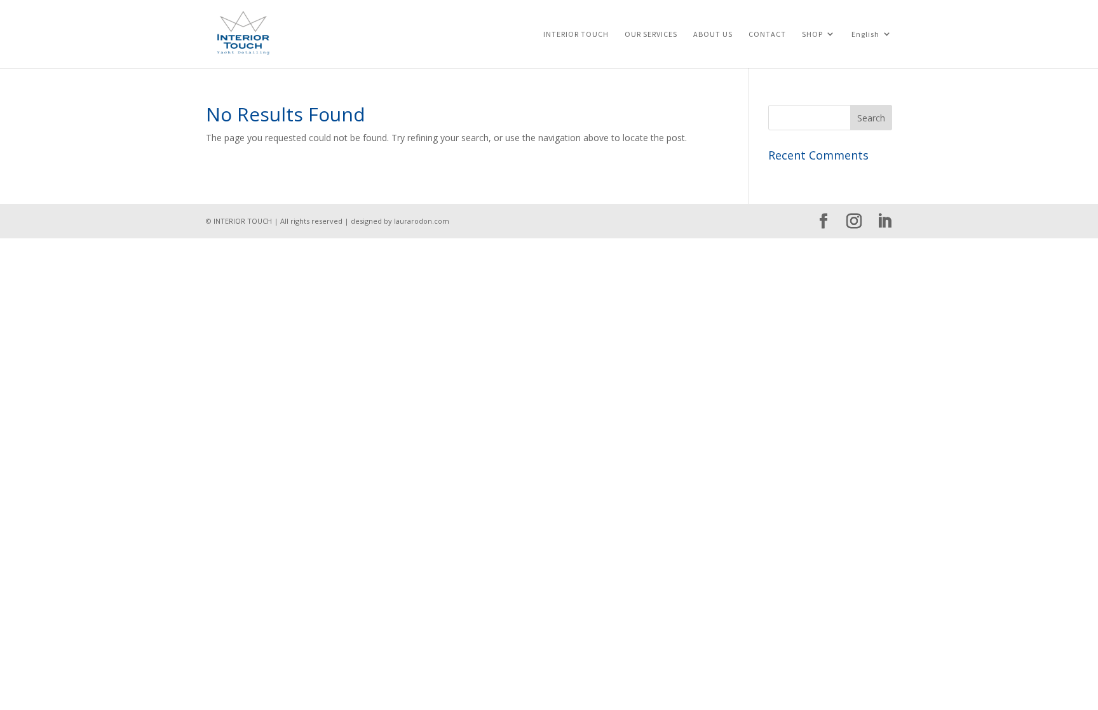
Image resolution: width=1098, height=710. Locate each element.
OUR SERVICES (651, 34)
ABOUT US (713, 34)
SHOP (812, 34)
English (865, 34)
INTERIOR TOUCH (576, 34)
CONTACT (767, 34)
